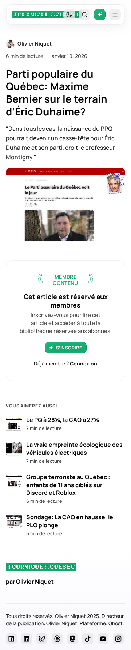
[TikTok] (87, 638)
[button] (84, 14)
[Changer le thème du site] (69, 14)
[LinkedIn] (26, 638)
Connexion (83, 363)
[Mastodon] (72, 638)
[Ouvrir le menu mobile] (115, 14)
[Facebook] (11, 638)
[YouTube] (103, 638)
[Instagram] (118, 638)
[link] (47, 14)
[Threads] (57, 638)
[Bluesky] (41, 638)
